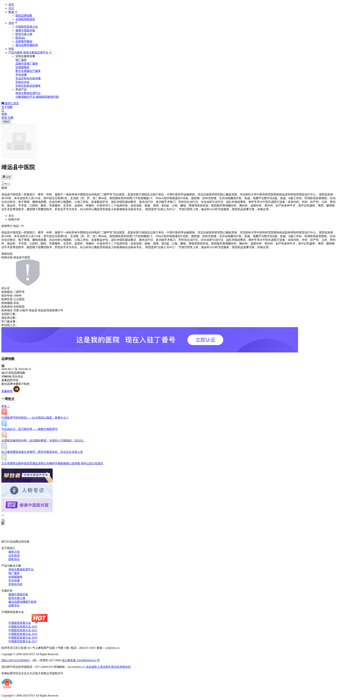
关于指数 (7, 107)
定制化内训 (15, 584)
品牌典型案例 (23, 41)
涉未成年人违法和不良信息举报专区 (108, 666)
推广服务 (14, 573)
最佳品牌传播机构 (26, 45)
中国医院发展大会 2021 (22, 630)
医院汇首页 (11, 103)
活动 (11, 22)
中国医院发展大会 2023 (22, 626)
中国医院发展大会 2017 (22, 641)
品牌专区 (14, 605)
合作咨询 (14, 555)
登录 (4, 117)
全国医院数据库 (25, 19)
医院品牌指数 (23, 15)
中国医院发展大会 (26, 26)
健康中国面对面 (25, 30)
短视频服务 (15, 576)
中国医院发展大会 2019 (22, 633)
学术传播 (14, 580)
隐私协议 (14, 559)
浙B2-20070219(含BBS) (15, 660)
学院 (11, 48)
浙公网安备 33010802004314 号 (81, 660)
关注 (11, 8)
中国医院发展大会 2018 (22, 637)
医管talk (20, 37)
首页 (11, 4)
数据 (11, 11)
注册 (10, 117)
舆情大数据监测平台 (21, 569)
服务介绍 (14, 551)
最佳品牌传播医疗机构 (22, 601)
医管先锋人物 (23, 34)
